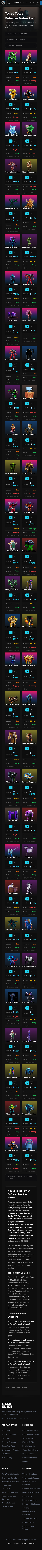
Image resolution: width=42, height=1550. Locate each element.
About (9, 1543)
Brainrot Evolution (9, 1442)
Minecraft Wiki (28, 1442)
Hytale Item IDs (28, 1446)
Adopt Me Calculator (10, 1482)
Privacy (16, 1543)
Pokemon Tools (8, 1507)
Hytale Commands (29, 1458)
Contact (32, 1543)
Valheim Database (29, 1474)
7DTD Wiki (26, 1508)
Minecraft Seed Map (10, 1492)
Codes (25, 3)
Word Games (27, 1438)
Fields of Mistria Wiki (31, 1492)
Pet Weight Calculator (11, 1474)
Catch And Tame (8, 1446)
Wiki (32, 3)
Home (7, 1387)
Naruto (25, 1462)
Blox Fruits (6, 1438)
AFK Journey (7, 1458)
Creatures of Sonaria (10, 1450)
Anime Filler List (8, 1503)
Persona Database (30, 1500)
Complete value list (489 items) (19, 1177)
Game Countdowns (30, 1450)
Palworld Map (28, 1522)
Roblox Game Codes (30, 1434)
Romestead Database (31, 1504)
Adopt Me (6, 1430)
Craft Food (6, 1454)
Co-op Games (28, 1454)
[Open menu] (9, 2)
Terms (24, 1543)
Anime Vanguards (9, 1434)
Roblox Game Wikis (30, 1430)
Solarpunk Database (30, 1478)
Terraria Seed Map (30, 1518)
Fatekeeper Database (31, 1488)
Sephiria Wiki (27, 1496)
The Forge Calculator (10, 1478)
